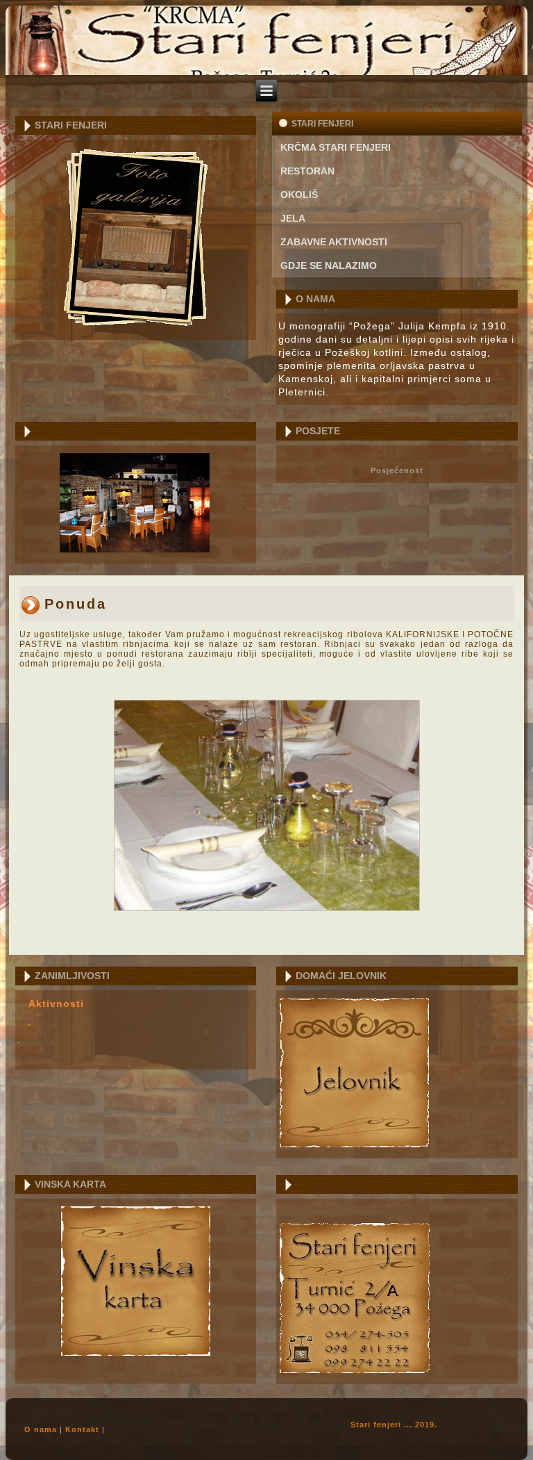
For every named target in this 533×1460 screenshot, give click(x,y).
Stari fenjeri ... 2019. (393, 1424)
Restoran (307, 171)
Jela (292, 218)
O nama (40, 1429)
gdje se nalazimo (328, 265)
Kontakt (82, 1429)
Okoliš (299, 194)
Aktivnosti (56, 1003)
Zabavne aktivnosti (333, 241)
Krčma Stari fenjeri (335, 147)
